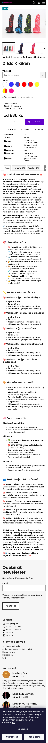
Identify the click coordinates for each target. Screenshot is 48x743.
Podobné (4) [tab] (33, 168)
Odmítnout (12, 736)
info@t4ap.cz (12, 623)
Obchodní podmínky (11, 646)
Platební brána (8, 652)
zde (13, 722)
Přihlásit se (11, 606)
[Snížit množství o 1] (9, 122)
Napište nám (7, 655)
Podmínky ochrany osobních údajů (17, 649)
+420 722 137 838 (13, 626)
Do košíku (36, 121)
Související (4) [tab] (19, 168)
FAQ (4, 658)
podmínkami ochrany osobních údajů (22, 596)
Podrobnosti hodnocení (34, 57)
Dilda (26, 134)
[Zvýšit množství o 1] (21, 122)
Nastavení (23, 729)
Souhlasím (34, 736)
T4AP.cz (9, 632)
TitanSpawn (17, 108)
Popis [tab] (7, 168)
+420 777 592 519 (13, 629)
